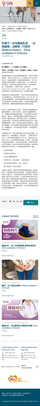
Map (3, 393)
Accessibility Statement (16, 395)
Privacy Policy (17, 393)
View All (35, 216)
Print (32, 202)
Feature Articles (22, 26)
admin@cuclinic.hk (10, 367)
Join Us (8, 393)
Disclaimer (26, 393)
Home (3, 26)
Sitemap (4, 395)
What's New (11, 26)
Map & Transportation (26, 367)
